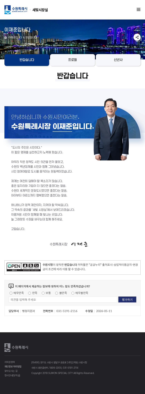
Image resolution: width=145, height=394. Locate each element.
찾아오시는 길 (11, 371)
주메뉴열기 (139, 9)
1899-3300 (55, 367)
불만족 (63, 293)
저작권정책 (9, 362)
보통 (48, 293)
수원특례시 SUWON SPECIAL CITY (40, 9)
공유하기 (137, 37)
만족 (34, 293)
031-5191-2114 (70, 367)
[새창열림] (23, 267)
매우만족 (18, 293)
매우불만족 (81, 293)
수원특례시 (16, 347)
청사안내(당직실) (12, 375)
